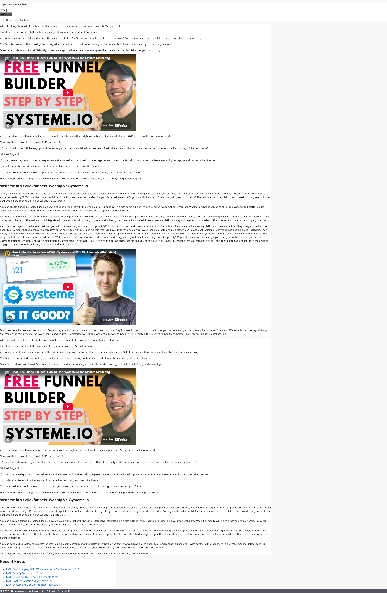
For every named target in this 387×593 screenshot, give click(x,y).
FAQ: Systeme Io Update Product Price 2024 (33, 584)
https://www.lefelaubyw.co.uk (17, 4)
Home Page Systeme (18, 19)
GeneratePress (66, 591)
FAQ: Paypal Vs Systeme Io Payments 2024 (32, 576)
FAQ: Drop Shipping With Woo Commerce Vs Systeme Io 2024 (43, 569)
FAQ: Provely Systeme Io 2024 (24, 573)
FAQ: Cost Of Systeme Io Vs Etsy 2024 (29, 580)
